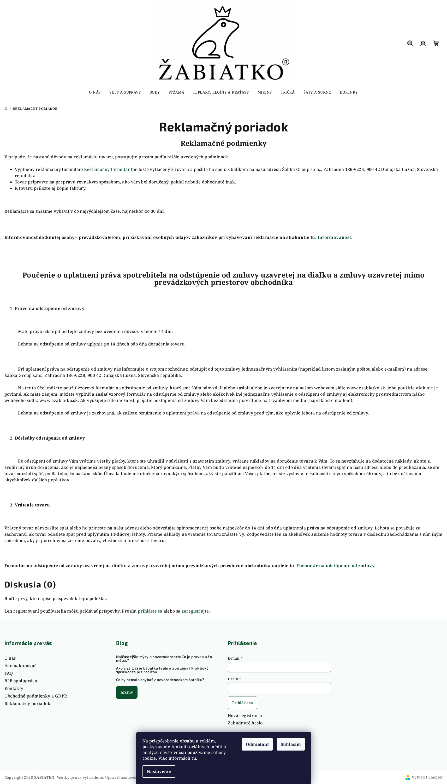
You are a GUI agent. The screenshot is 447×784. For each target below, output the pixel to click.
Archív (127, 692)
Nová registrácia (245, 715)
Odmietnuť (257, 744)
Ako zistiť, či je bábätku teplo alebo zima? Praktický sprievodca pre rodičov (162, 670)
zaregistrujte (195, 611)
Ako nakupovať (20, 665)
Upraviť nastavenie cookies (131, 777)
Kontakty (13, 688)
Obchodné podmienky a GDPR (35, 696)
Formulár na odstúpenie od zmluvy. (336, 565)
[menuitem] (95, 92)
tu (194, 758)
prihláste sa (150, 611)
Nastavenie (159, 771)
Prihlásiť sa (242, 702)
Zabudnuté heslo (245, 723)
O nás (10, 658)
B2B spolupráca (20, 681)
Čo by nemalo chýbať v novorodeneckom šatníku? (160, 680)
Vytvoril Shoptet (427, 777)
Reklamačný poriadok (27, 703)
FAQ (8, 673)
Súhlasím (291, 744)
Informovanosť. (335, 237)
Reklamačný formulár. (107, 169)
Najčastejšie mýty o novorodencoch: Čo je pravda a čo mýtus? (164, 658)
